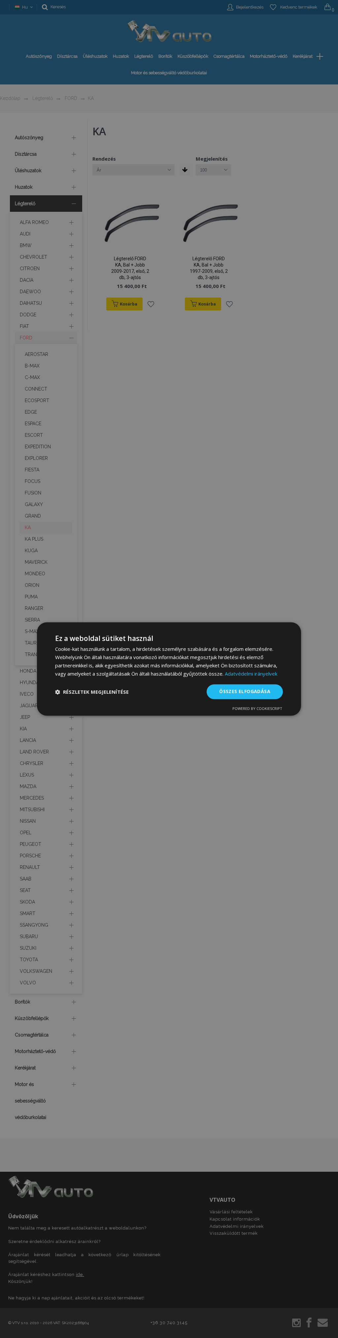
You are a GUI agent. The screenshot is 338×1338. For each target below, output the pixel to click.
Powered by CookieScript (257, 708)
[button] (92, 691)
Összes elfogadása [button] (244, 691)
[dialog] (169, 669)
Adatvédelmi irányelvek (251, 673)
